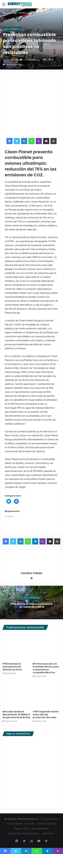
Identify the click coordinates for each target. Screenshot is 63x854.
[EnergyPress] (20, 4)
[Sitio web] (31, 578)
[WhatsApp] (31, 141)
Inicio (7, 13)
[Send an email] (21, 60)
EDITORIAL (30, 824)
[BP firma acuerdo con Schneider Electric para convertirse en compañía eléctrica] (47, 647)
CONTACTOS (48, 833)
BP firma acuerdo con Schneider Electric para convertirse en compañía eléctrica (46, 668)
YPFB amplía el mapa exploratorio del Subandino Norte (31, 605)
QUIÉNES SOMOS (14, 824)
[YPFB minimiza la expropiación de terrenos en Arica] (16, 647)
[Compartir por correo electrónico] (46, 141)
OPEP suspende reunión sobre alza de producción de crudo (46, 714)
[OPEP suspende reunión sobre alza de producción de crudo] (47, 695)
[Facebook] (9, 141)
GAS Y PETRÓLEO (20, 13)
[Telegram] (35, 541)
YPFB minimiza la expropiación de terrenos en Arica (12, 666)
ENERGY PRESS (22, 828)
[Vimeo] (46, 841)
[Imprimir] (53, 141)
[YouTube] (39, 841)
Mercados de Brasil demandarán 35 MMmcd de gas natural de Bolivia (16, 714)
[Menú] (3, 5)
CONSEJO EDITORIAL (47, 824)
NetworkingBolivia (50, 819)
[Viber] (39, 141)
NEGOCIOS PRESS (40, 828)
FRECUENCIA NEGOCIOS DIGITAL (24, 833)
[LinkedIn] (24, 141)
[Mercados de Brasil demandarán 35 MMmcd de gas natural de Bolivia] (16, 695)
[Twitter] (17, 141)
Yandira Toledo (13, 60)
